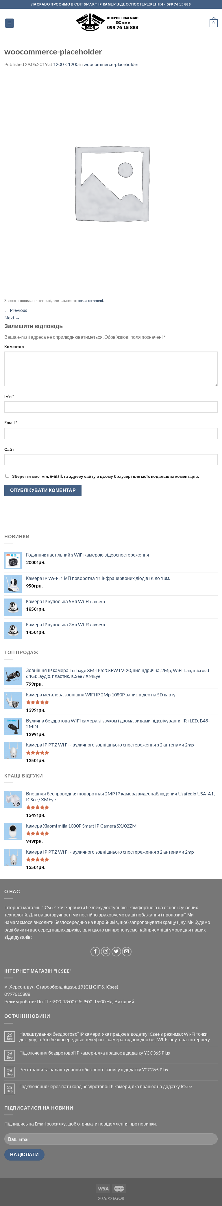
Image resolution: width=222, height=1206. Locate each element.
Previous (15, 310)
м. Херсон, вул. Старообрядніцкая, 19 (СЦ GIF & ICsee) (61, 986)
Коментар (14, 346)
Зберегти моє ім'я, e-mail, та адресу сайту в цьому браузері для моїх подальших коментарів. (105, 476)
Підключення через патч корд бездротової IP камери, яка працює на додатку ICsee (105, 1086)
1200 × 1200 (65, 64)
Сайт (9, 449)
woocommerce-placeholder (111, 64)
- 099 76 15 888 (177, 4)
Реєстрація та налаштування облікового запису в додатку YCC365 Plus (93, 1069)
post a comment (90, 300)
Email (10, 422)
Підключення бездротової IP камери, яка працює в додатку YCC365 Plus (94, 1052)
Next (12, 317)
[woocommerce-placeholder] (111, 181)
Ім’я (9, 396)
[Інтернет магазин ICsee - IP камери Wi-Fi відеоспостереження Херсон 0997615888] (111, 23)
